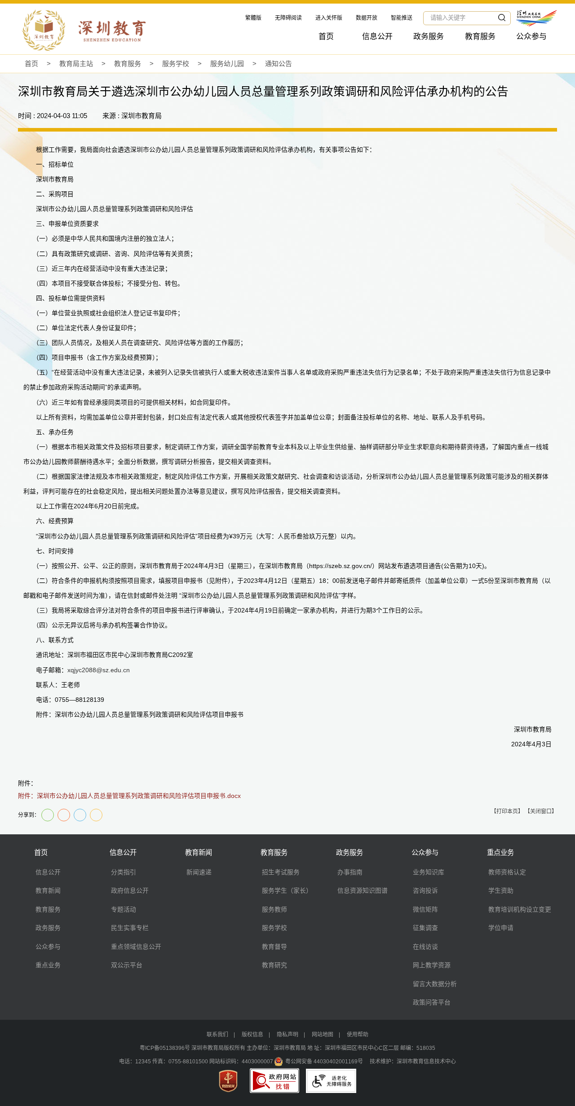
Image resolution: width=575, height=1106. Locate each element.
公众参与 (531, 36)
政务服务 (428, 36)
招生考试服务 (281, 872)
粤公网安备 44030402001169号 (324, 1061)
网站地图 (322, 1034)
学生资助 (500, 890)
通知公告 (278, 63)
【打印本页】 (507, 811)
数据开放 (366, 18)
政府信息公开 (130, 890)
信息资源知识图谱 (362, 890)
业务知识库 (428, 872)
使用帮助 (357, 1034)
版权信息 (252, 1034)
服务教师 (274, 909)
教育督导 (274, 946)
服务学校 (175, 63)
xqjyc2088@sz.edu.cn (98, 670)
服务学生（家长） (287, 890)
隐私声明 (287, 1034)
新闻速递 (199, 872)
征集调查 (425, 927)
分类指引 (123, 872)
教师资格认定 (507, 872)
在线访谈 (425, 946)
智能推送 (401, 18)
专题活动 (123, 909)
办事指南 (350, 872)
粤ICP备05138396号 (165, 1048)
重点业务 (48, 965)
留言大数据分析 (435, 983)
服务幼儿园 (227, 63)
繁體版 (253, 18)
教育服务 (480, 36)
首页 (326, 36)
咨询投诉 (425, 890)
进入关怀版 (328, 18)
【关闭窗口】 (541, 811)
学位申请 (500, 927)
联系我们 (217, 1034)
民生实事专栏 (130, 927)
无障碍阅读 (288, 18)
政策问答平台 (432, 1002)
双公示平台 (126, 965)
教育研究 (274, 965)
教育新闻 (48, 890)
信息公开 (377, 36)
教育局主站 (76, 63)
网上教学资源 (432, 965)
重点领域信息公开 (136, 946)
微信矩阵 (425, 909)
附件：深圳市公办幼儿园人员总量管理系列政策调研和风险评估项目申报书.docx (129, 796)
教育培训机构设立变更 (519, 909)
